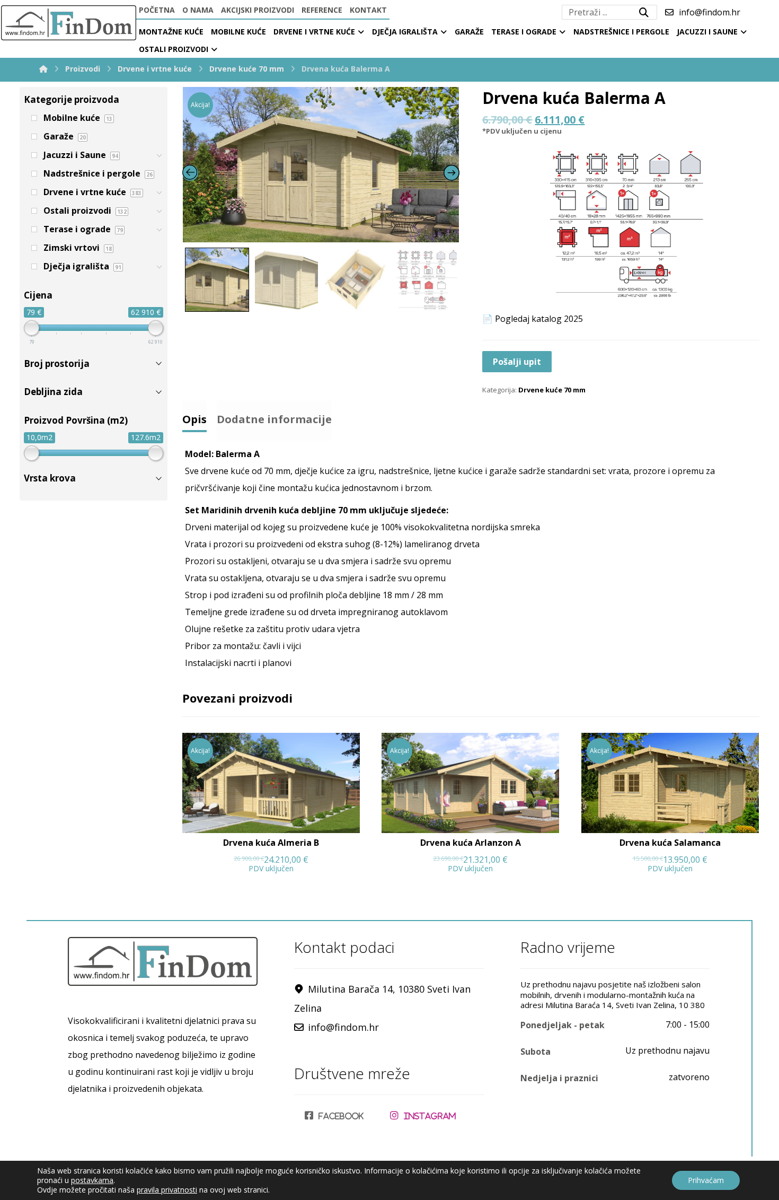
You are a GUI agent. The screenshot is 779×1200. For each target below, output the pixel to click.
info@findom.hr (343, 1027)
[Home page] (43, 69)
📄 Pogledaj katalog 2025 (532, 319)
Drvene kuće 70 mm (552, 390)
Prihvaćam (706, 1180)
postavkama (92, 1180)
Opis (194, 419)
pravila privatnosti (167, 1190)
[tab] (194, 416)
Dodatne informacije (274, 419)
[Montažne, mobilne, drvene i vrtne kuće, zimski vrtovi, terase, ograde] (68, 22)
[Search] (644, 12)
